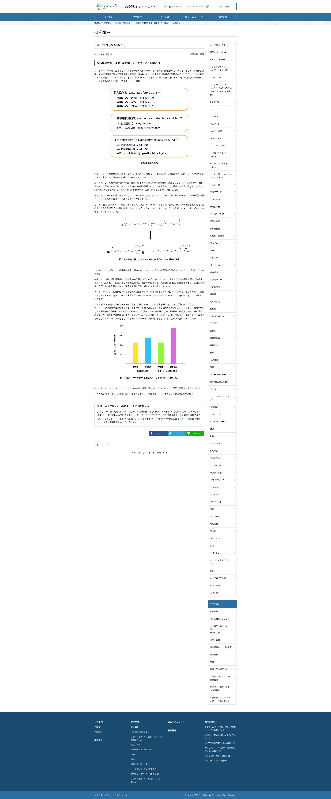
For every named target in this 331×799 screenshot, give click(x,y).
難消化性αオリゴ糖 (218, 52)
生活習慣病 (215, 287)
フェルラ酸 (215, 184)
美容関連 (214, 407)
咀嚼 (212, 436)
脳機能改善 (215, 338)
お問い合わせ (223, 6)
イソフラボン (216, 502)
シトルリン (215, 199)
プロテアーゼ (216, 192)
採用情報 (222, 16)
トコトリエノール (218, 145)
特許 (212, 661)
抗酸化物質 (215, 228)
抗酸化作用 (215, 221)
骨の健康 (214, 360)
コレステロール (217, 316)
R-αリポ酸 (214, 101)
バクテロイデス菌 (218, 578)
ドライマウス (216, 443)
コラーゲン (215, 414)
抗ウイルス (215, 243)
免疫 (212, 250)
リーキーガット (217, 265)
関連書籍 (214, 654)
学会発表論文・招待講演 (221, 647)
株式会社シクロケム (196, 6)
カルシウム (215, 494)
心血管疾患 (215, 301)
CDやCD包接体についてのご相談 (218, 743)
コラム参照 (173, 189)
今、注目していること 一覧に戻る (150, 452)
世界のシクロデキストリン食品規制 (221, 689)
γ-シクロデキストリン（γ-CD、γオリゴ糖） (219, 68)
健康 (212, 352)
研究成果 (214, 611)
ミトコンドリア (217, 214)
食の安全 (214, 523)
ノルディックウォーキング (221, 398)
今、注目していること (123, 23)
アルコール (215, 516)
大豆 (212, 545)
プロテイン (215, 538)
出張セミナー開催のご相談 (216, 755)
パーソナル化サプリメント (221, 562)
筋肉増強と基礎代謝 (219, 381)
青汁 (212, 509)
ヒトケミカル (216, 77)
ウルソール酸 (216, 131)
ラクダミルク (216, 472)
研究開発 (98, 732)
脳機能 (213, 330)
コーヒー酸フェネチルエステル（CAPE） (221, 176)
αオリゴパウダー (217, 59)
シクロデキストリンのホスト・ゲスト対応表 (220, 699)
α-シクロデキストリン (220, 45)
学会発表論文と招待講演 (141, 749)
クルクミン (215, 123)
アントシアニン (217, 487)
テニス (213, 389)
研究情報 (165, 16)
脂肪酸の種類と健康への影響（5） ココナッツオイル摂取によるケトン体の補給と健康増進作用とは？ (145, 393)
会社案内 (108, 16)
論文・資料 (215, 640)
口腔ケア (214, 450)
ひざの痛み (215, 585)
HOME (97, 23)
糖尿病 (213, 294)
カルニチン (215, 109)
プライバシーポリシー (103, 795)
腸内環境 (214, 272)
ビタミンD (214, 553)
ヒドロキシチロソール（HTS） (220, 155)
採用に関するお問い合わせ (216, 760)
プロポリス (215, 458)
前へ (109, 444)
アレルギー (215, 257)
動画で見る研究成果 (219, 669)
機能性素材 (99, 54)
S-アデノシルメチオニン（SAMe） (220, 165)
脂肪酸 (109, 54)
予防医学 (214, 323)
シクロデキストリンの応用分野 (220, 678)
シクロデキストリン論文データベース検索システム (219, 629)
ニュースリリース (194, 16)
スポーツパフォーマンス (221, 374)
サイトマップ (121, 795)
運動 (212, 367)
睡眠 (212, 429)
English (178, 6)
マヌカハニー (216, 279)
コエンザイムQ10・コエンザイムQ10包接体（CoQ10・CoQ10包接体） (221, 89)
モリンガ (214, 592)
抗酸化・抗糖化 (217, 235)
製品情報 (137, 16)
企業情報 (98, 727)
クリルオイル (216, 138)
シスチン (214, 116)
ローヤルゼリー (217, 465)
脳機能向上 (215, 345)
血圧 (212, 570)
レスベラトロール (218, 421)
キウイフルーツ (217, 480)
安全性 (213, 531)
